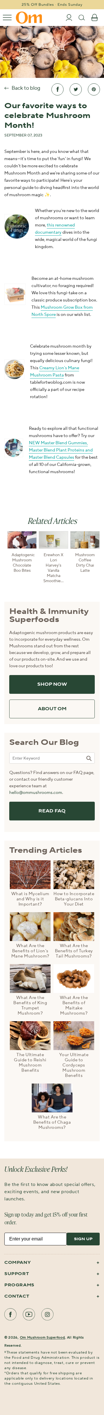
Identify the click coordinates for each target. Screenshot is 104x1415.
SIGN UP (83, 1239)
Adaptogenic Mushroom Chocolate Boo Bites (22, 562)
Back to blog (26, 88)
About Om (52, 709)
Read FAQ (52, 811)
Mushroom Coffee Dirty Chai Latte (85, 562)
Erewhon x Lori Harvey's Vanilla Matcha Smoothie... (53, 568)
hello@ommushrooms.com (35, 792)
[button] (7, 17)
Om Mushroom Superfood (42, 1337)
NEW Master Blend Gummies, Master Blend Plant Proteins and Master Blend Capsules (61, 450)
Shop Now (52, 684)
